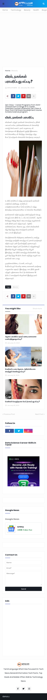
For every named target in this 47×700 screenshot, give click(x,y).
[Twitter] (18, 96)
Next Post (39, 414)
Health (36, 10)
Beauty (27, 10)
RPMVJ (7, 696)
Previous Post (9, 414)
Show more (37, 309)
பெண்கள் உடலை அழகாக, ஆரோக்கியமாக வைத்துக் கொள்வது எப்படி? (20, 370)
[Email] (28, 96)
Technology (16, 10)
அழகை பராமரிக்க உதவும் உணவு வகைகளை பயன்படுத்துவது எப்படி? (20, 337)
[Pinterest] (23, 96)
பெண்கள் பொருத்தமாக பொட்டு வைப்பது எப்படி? (22, 401)
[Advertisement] (23, 39)
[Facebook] (13, 96)
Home (5, 10)
